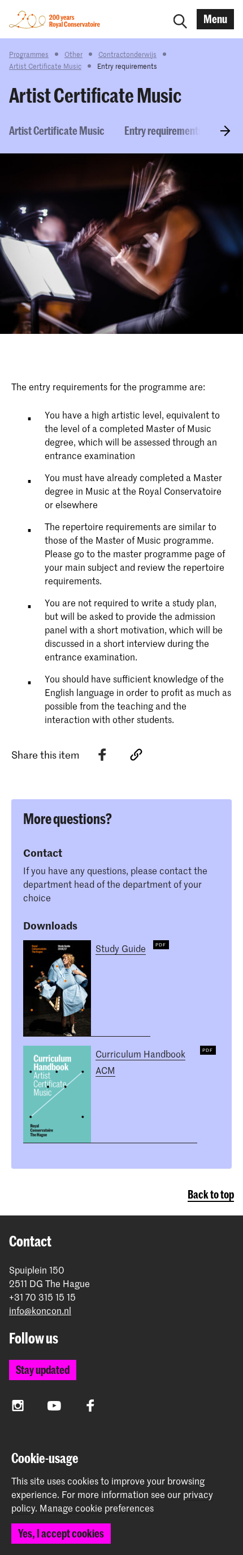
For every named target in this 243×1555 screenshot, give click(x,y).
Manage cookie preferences (97, 1508)
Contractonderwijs (127, 54)
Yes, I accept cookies (61, 1533)
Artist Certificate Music (45, 66)
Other (73, 54)
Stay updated (43, 1369)
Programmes (29, 54)
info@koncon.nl (40, 1310)
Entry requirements (163, 130)
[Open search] (180, 19)
